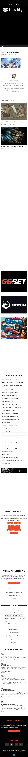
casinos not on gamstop (14, 595)
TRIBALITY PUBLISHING (14, 582)
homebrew (9, 615)
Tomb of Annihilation (7, 445)
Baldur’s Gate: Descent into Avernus (11, 419)
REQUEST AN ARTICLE (14, 525)
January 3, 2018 (16, 124)
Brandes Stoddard (7, 148)
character (7, 618)
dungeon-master (18, 612)
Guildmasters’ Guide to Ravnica (9, 425)
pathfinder (14, 618)
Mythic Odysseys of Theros (8, 410)
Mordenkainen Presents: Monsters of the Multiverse (12, 386)
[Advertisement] (14, 28)
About (7, 1)
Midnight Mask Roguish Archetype (12, 146)
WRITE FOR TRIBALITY (14, 528)
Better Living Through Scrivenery (11, 122)
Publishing (19, 1)
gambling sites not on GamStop (14, 592)
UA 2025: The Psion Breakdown (8, 656)
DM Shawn (4, 54)
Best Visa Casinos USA (14, 629)
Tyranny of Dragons (6, 463)
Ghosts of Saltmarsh (7, 422)
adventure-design (13, 621)
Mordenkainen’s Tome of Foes (9, 434)
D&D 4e (11, 623)
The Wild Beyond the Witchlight (9, 395)
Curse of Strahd (6, 454)
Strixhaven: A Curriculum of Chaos (10, 392)
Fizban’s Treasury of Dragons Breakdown (12, 389)
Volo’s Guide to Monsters (8, 439)
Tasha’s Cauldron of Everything (9, 404)
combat (17, 623)
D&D (13, 610)
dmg (6, 621)
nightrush (14, 598)
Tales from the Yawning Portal (9, 448)
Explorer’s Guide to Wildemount (10, 413)
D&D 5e (6, 610)
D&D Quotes (14, 642)
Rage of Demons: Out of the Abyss (10, 457)
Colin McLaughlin (6, 124)
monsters (22, 618)
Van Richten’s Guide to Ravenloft (10, 398)
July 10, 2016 (13, 54)
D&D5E (22, 621)
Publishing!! (14, 532)
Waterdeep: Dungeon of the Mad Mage (11, 428)
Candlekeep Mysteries (7, 401)
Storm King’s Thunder (7, 451)
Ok (14, 755)
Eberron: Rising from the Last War (10, 416)
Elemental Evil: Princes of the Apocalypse (12, 460)
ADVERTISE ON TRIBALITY (14, 530)
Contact (13, 1)
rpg (18, 610)
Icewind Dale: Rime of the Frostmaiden (11, 407)
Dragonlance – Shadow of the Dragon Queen (13, 382)
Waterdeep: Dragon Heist (8, 431)
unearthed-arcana (18, 615)
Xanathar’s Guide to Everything (9, 437)
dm (23, 610)
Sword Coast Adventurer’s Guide (10, 442)
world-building (9, 612)
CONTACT (17, 523)
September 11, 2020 (18, 148)
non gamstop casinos (14, 639)
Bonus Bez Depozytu (14, 632)
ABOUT (10, 523)
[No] (26, 753)
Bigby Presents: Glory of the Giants (10, 379)
